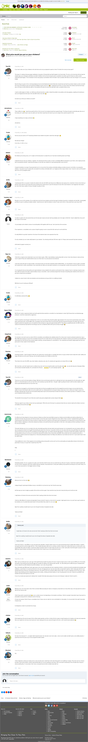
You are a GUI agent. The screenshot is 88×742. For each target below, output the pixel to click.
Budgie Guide (51, 712)
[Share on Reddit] (6, 692)
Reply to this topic (80, 60)
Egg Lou (8, 254)
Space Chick (8, 310)
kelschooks (8, 414)
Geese (63, 718)
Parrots (49, 727)
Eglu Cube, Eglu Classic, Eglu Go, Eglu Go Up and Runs (28, 39)
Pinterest (57, 705)
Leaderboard (21, 19)
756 (8, 209)
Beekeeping (79, 714)
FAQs (5, 714)
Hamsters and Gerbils (35, 6)
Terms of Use (48, 735)
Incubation (50, 725)
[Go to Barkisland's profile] (8, 464)
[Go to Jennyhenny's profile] (8, 113)
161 (8, 78)
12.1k (8, 322)
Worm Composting (52, 731)
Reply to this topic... (14, 681)
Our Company (7, 711)
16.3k (8, 644)
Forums (3, 19)
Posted (19, 66)
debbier (8, 152)
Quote (19, 102)
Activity (9, 16)
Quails (49, 728)
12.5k (8, 144)
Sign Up (83, 12)
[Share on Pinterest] (11, 692)
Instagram (46, 705)
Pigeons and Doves (66, 722)
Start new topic (68, 60)
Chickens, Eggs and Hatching (20, 50)
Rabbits (26, 6)
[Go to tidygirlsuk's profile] (8, 339)
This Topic (80, 16)
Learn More (11, 739)
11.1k (8, 627)
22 (8, 426)
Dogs (18, 6)
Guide (46, 709)
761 (8, 471)
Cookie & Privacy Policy (57, 735)
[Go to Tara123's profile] (3, 55)
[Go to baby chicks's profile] (70, 49)
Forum (34, 711)
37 (40, 27)
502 (8, 662)
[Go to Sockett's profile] (70, 44)
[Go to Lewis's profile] (8, 590)
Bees (49, 711)
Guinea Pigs (31, 6)
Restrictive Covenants (7, 43)
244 (8, 363)
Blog (34, 714)
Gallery (34, 712)
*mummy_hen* (8, 197)
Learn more (63, 1)
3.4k (9, 191)
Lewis (8, 585)
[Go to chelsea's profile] (8, 620)
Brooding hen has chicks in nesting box (10, 48)
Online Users (14, 19)
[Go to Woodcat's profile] (8, 655)
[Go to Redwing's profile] (8, 482)
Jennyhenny (8, 108)
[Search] (85, 16)
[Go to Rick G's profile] (70, 38)
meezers (8, 559)
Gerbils (49, 721)
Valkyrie (8, 633)
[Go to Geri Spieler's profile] (70, 28)
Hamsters (50, 724)
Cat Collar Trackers (6, 32)
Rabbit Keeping (80, 712)
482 (8, 164)
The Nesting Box (19, 28)
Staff (8, 19)
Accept (67, 1)
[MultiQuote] (16, 103)
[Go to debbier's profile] (8, 157)
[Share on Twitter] (2, 692)
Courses (76, 709)
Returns (20, 715)
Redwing (8, 477)
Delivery (20, 714)
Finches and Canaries (52, 719)
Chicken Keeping (80, 711)
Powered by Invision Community (44, 741)
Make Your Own (80, 717)
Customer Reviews (8, 712)
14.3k (8, 597)
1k (8, 570)
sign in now (31, 675)
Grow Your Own (80, 715)
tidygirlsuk (8, 334)
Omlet (6, 6)
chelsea (8, 615)
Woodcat (8, 650)
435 (8, 120)
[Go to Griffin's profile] (8, 185)
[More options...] (84, 66)
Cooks (8, 132)
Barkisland (8, 460)
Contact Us (20, 711)
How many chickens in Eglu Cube (9, 38)
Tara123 (8, 66)
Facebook (51, 705)
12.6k (8, 489)
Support (46, 9)
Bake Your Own (80, 718)
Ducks (49, 718)
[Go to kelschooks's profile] (8, 419)
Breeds (61, 709)
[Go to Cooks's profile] (8, 137)
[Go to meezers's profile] (8, 563)
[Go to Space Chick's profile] (8, 315)
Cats (22, 6)
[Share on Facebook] (4, 692)
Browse (4, 16)
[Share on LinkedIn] (9, 692)
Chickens (14, 6)
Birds (39, 6)
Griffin (8, 180)
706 (8, 346)
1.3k (9, 266)
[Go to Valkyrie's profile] (8, 638)
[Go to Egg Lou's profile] (8, 259)
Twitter (49, 705)
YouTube (54, 705)
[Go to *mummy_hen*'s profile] (8, 202)
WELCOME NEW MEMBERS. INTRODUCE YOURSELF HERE (17, 27)
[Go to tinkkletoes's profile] (70, 33)
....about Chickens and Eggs (22, 44)
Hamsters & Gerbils (34, 9)
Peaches (8, 351)
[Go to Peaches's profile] (8, 356)
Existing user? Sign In (73, 12)
